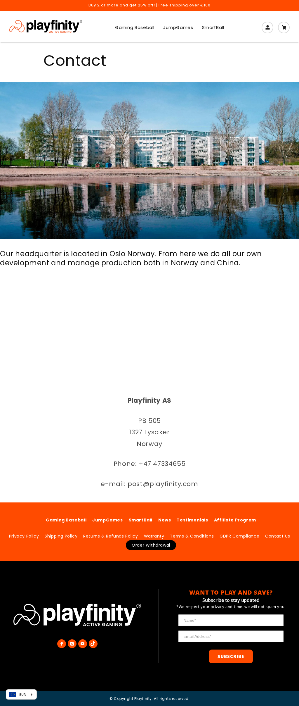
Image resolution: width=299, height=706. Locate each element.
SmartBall (140, 520)
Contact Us (277, 536)
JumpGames (107, 520)
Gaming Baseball (66, 520)
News (164, 520)
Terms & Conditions (192, 536)
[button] (284, 27)
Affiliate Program (235, 520)
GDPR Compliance (239, 536)
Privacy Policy (24, 536)
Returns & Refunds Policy (110, 536)
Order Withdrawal (151, 545)
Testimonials (192, 520)
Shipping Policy (61, 536)
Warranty (154, 536)
